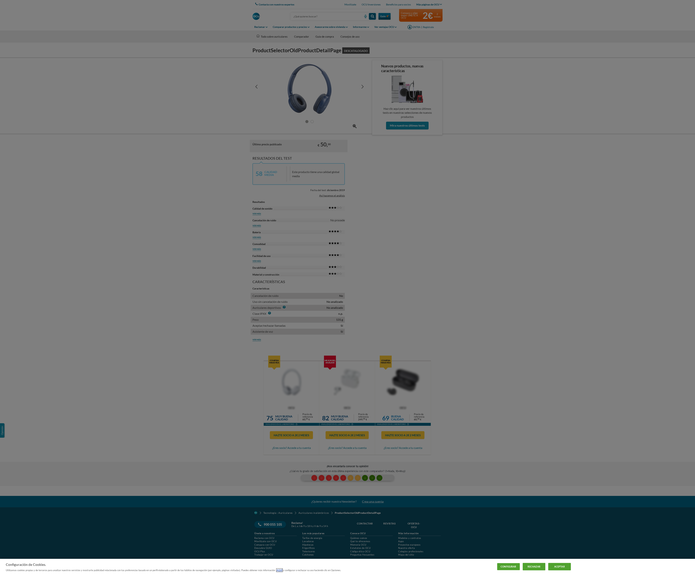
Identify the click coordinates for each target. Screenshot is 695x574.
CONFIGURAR (508, 566)
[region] (347, 566)
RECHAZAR (534, 566)
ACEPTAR (559, 566)
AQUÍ (279, 570)
